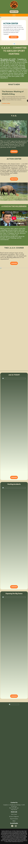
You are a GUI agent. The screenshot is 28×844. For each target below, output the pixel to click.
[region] (14, 30)
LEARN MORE (14, 151)
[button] (13, 43)
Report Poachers (14, 818)
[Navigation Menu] (14, 15)
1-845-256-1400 (14, 809)
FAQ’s (14, 821)
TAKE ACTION (14, 179)
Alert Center (14, 814)
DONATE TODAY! (14, 11)
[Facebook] (12, 826)
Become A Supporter (14, 816)
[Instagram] (16, 826)
